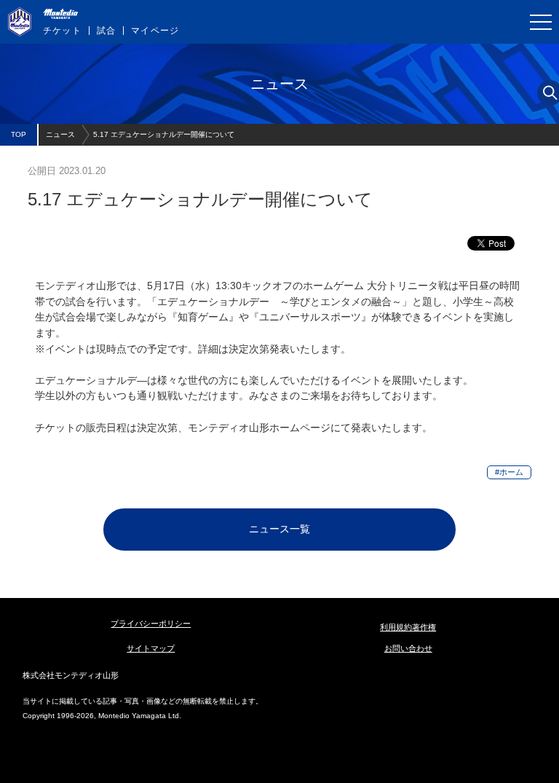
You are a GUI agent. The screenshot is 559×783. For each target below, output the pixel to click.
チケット (62, 30)
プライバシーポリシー (151, 623)
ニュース (60, 134)
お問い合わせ (408, 648)
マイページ (155, 30)
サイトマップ (151, 648)
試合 (106, 30)
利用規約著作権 (408, 627)
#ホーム (509, 472)
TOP (18, 134)
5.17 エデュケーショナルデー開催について (163, 134)
